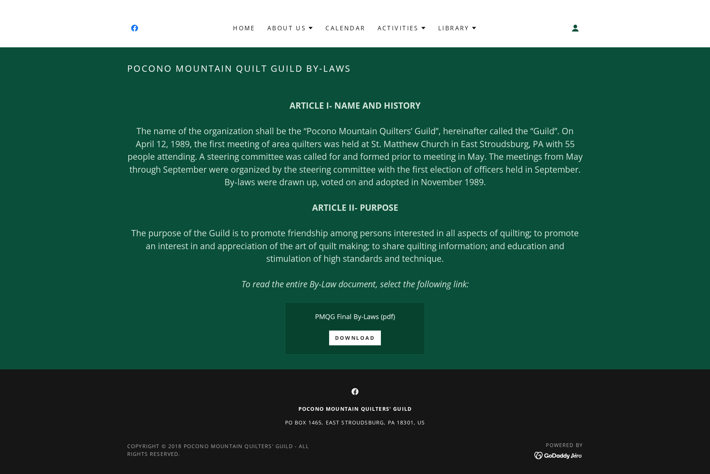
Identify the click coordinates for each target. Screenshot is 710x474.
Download (355, 337)
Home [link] (244, 28)
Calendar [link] (345, 28)
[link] (134, 28)
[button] (290, 28)
